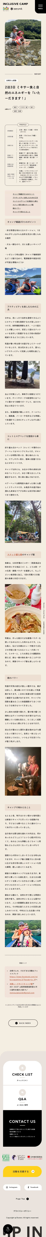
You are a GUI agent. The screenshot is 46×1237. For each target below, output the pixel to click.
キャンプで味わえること (21, 212)
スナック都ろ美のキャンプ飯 (23, 205)
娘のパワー (17, 208)
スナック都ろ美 (14, 555)
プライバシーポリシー (22, 1211)
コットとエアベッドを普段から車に (25, 201)
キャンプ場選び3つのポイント (23, 194)
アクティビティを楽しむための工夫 (25, 198)
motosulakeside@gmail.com (22, 993)
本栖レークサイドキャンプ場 (21, 984)
